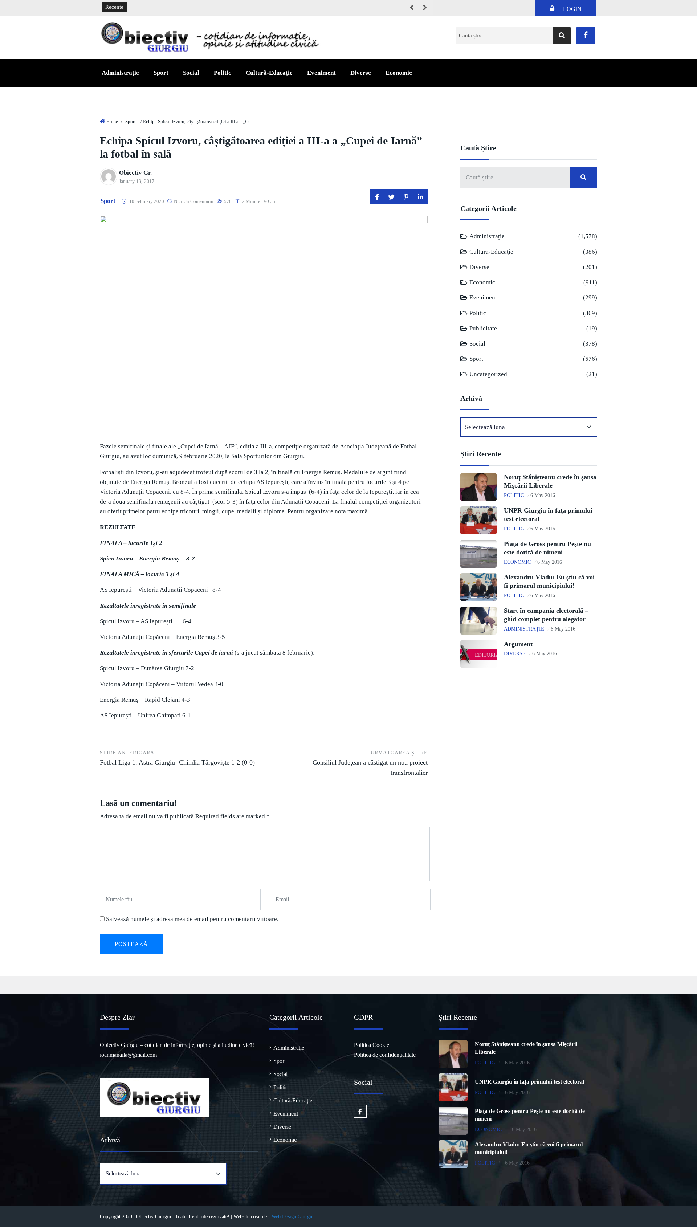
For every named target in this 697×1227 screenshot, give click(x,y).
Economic (399, 72)
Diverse (360, 72)
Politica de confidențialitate (385, 1055)
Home (112, 121)
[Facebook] (585, 35)
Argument (518, 644)
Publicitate (483, 328)
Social (191, 72)
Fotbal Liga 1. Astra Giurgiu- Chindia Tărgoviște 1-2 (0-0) (177, 758)
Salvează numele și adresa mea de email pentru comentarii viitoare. (192, 919)
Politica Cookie (371, 1045)
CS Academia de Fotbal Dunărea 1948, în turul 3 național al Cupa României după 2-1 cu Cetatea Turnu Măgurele (261, 7)
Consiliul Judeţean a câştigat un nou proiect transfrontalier (370, 763)
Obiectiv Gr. (135, 172)
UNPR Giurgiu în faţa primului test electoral (529, 1082)
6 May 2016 (542, 495)
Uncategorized (488, 374)
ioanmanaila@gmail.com (128, 1055)
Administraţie (120, 72)
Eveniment (321, 72)
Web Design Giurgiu (293, 1216)
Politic (222, 72)
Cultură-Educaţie (269, 72)
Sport (161, 72)
